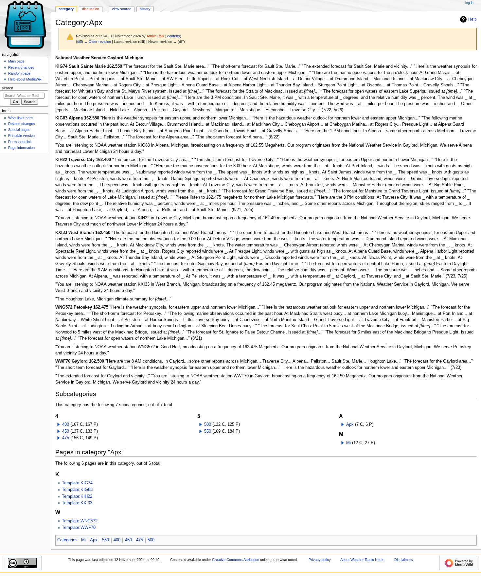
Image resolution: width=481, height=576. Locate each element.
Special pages (19, 130)
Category (66, 9)
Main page (16, 61)
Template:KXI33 (77, 503)
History (145, 9)
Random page (19, 73)
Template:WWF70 (79, 527)
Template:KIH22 (77, 496)
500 (207, 424)
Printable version (21, 135)
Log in (469, 3)
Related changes (21, 124)
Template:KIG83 (77, 489)
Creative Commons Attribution (235, 560)
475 (65, 438)
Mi (348, 443)
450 (65, 431)
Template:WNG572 (80, 521)
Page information (21, 148)
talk (161, 36)
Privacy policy (320, 560)
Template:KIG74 (77, 483)
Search (7, 88)
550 (207, 431)
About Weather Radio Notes (362, 560)
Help (472, 19)
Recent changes (21, 67)
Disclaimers (403, 560)
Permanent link (20, 142)
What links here (20, 118)
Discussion (90, 9)
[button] (58, 424)
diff (79, 42)
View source (121, 9)
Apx (350, 424)
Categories (67, 540)
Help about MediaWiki (25, 79)
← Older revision (97, 42)
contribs (173, 36)
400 (65, 424)
